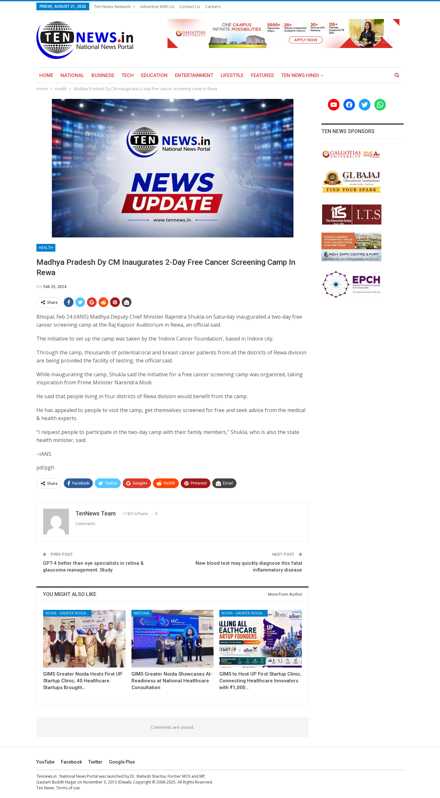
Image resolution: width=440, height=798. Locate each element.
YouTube (45, 761)
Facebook (71, 761)
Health (46, 247)
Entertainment (194, 75)
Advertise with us (157, 6)
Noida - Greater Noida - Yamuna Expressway (68, 613)
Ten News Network (112, 6)
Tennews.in (46, 776)
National (72, 75)
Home (46, 75)
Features (262, 75)
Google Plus (122, 761)
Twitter (95, 761)
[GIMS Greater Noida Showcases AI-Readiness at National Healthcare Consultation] (172, 639)
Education (154, 75)
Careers (213, 6)
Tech (127, 75)
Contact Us (189, 6)
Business (102, 75)
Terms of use (68, 788)
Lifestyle (232, 75)
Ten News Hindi (300, 75)
